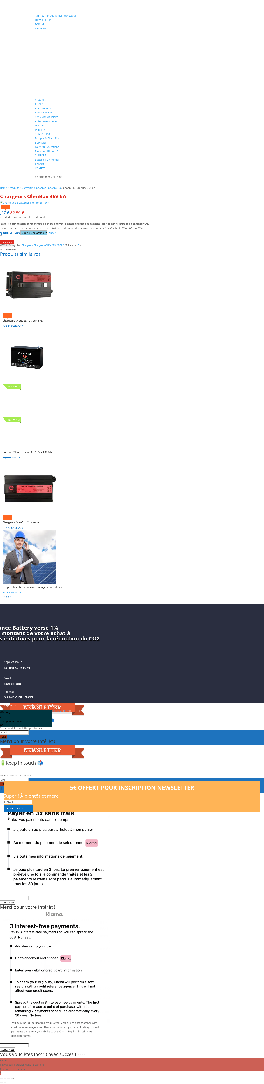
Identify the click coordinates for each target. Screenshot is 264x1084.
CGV (66, 710)
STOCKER (40, 99)
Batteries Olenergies (47, 159)
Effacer (51, 233)
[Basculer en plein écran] (5, 1078)
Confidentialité (55, 710)
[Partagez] (8, 1078)
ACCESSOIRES (43, 108)
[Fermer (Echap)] (12, 1078)
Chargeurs (54, 188)
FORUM (39, 24)
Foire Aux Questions (47, 147)
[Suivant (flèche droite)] (5, 1082)
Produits (14, 188)
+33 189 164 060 (45, 15)
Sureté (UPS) (42, 134)
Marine (39, 125)
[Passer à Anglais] (36, 170)
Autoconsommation (46, 121)
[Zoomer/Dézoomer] (1, 1078)
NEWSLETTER (43, 20)
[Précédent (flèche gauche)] (1, 1082)
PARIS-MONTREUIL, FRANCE (18, 697)
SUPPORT (40, 142)
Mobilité (40, 129)
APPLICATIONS (43, 112)
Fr (79, 245)
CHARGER (41, 104)
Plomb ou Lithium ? (46, 151)
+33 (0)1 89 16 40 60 (17, 668)
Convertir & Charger (34, 188)
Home (3, 188)
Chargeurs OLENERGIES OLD (49, 245)
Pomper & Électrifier (47, 138)
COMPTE (40, 168)
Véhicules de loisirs (46, 117)
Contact (39, 164)
